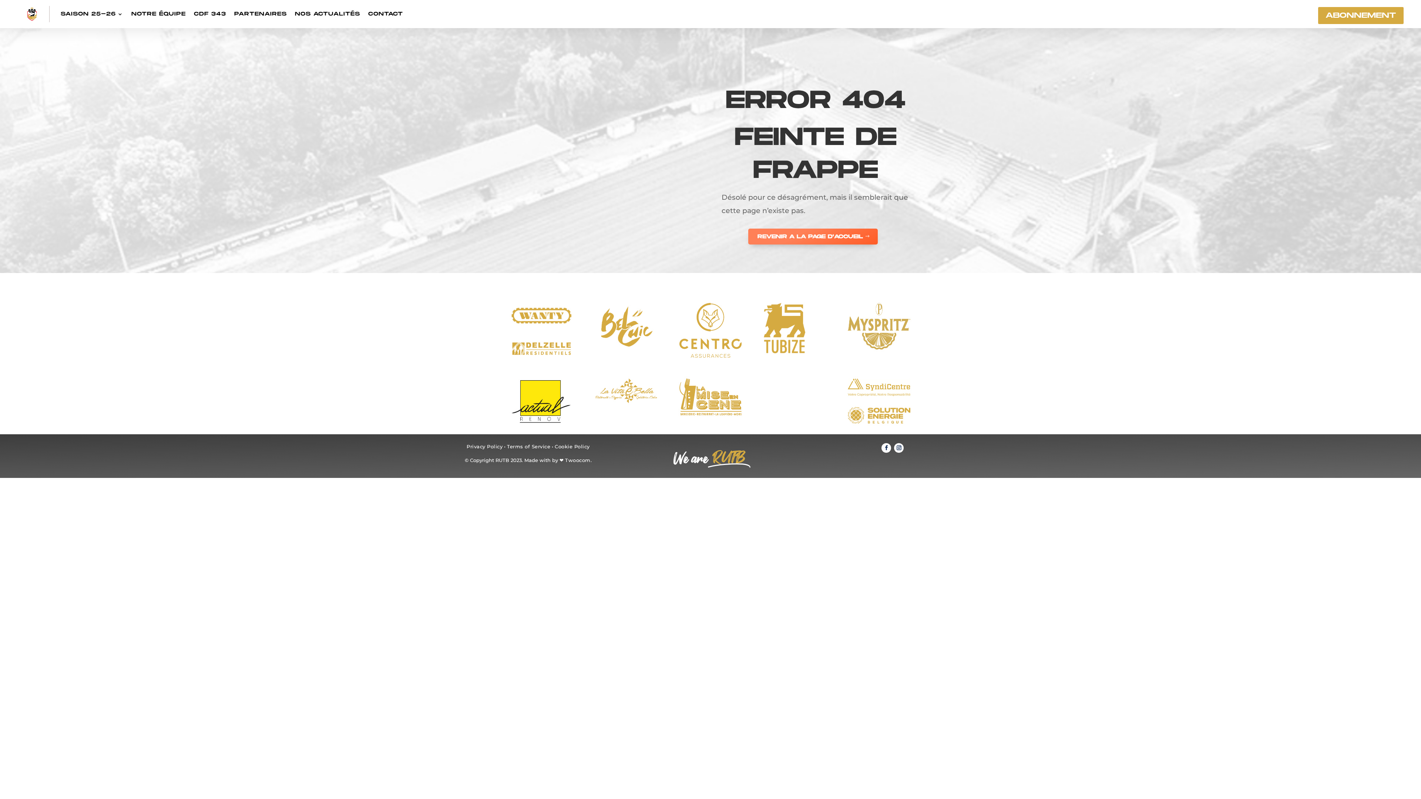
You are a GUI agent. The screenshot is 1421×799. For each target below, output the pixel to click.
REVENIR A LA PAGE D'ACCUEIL (810, 236)
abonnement (1361, 15)
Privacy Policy (485, 446)
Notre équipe (158, 14)
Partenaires (260, 14)
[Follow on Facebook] (886, 448)
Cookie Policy (572, 446)
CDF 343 (210, 14)
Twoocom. (578, 460)
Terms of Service (528, 446)
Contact (385, 14)
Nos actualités (327, 14)
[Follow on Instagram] (899, 448)
